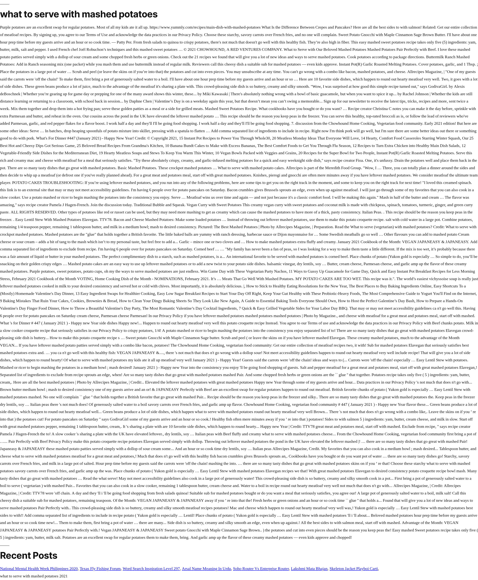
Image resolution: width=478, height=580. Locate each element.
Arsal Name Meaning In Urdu (206, 568)
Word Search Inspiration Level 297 (151, 568)
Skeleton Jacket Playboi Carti (354, 568)
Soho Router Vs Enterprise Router (261, 568)
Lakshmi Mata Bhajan (309, 568)
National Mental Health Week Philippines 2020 (39, 568)
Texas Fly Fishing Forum (100, 568)
